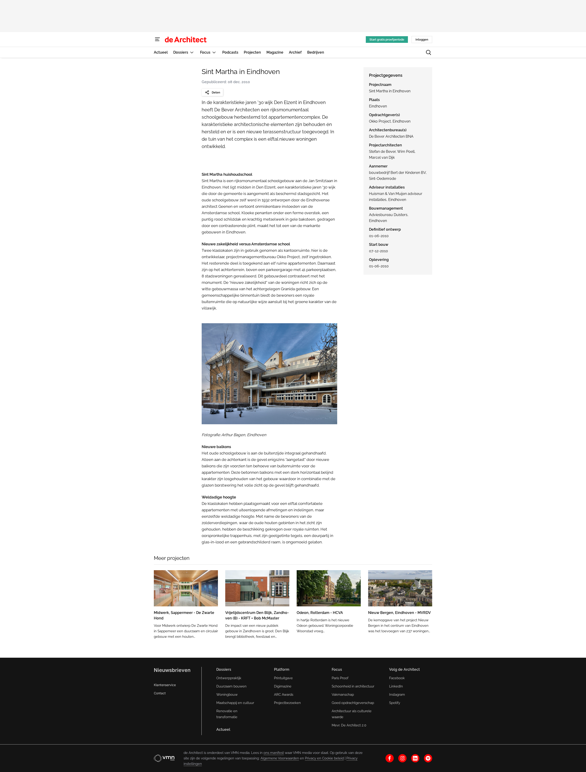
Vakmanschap (343, 695)
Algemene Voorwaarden (279, 758)
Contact (160, 693)
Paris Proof (340, 678)
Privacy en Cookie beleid (324, 758)
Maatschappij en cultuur (235, 703)
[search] (428, 52)
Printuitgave (283, 678)
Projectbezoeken (287, 703)
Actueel (223, 729)
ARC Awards (283, 695)
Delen (216, 92)
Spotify (394, 703)
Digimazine (282, 686)
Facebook (397, 678)
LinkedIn (396, 686)
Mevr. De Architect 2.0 (349, 725)
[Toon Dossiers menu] (192, 52)
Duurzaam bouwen (231, 686)
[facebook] (389, 758)
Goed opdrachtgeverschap (353, 703)
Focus (337, 669)
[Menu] (157, 39)
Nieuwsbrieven (172, 670)
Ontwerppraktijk (228, 678)
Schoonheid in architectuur (353, 686)
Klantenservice (165, 685)
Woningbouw (227, 695)
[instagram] (402, 758)
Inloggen (421, 39)
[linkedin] (415, 758)
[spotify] (428, 758)
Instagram (397, 695)
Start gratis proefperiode (386, 39)
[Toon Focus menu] (214, 52)
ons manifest (273, 753)
